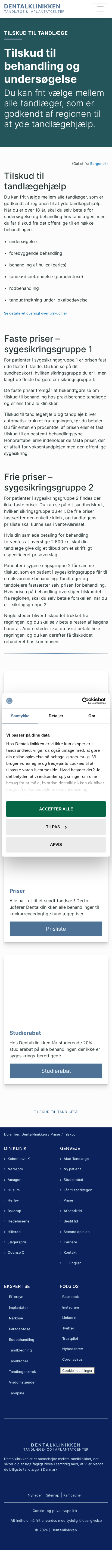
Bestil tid (71, 1221)
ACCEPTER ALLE (56, 809)
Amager (14, 1180)
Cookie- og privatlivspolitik (55, 1511)
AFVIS (56, 844)
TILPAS (53, 826)
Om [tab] (91, 715)
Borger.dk (98, 164)
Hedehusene (19, 1221)
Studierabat (56, 1071)
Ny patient (72, 1169)
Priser (55, 1134)
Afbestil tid (73, 1211)
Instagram (70, 1307)
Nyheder (35, 1495)
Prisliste (56, 929)
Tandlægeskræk (22, 1372)
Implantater (18, 1308)
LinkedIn (69, 1318)
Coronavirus (72, 1359)
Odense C (16, 1252)
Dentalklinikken (32, 6)
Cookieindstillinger (77, 1371)
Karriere (70, 1242)
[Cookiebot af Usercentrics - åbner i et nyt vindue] (82, 700)
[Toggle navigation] (100, 9)
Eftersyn (16, 1297)
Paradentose (19, 1329)
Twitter (68, 1328)
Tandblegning (20, 1350)
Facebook (70, 1297)
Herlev (13, 1200)
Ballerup (14, 1211)
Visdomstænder (22, 1382)
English (75, 1263)
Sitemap (52, 1495)
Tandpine (16, 1393)
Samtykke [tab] (20, 715)
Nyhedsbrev (72, 1349)
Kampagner (72, 1495)
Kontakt (70, 1252)
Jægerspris (17, 1242)
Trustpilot (70, 1339)
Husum (14, 1190)
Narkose (16, 1318)
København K (19, 1159)
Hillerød (14, 1232)
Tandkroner (18, 1361)
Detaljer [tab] (56, 715)
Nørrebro (15, 1169)
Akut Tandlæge (76, 1159)
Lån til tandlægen (78, 1190)
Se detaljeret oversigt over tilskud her (35, 313)
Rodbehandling (21, 1340)
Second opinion (77, 1232)
